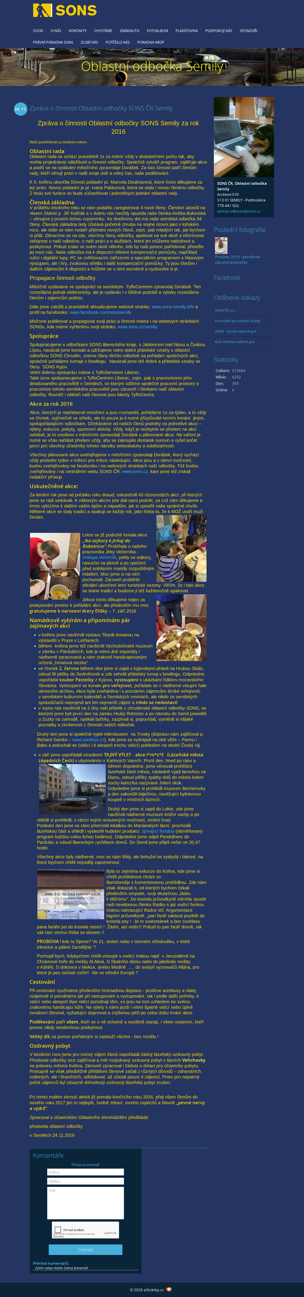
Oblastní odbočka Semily (152, 66)
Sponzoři (248, 30)
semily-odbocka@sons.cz (238, 211)
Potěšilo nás (118, 42)
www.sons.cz (135, 471)
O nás (56, 30)
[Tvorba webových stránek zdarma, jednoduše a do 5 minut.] (169, 1289)
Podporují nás (218, 30)
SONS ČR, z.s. (225, 310)
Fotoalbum (157, 30)
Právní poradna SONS (53, 42)
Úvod (38, 30)
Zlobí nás (89, 42)
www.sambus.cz (88, 739)
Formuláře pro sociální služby (237, 321)
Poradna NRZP (150, 42)
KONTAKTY (78, 30)
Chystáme (103, 30)
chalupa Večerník (99, 557)
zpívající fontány (158, 831)
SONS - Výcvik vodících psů (235, 331)
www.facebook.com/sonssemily (100, 312)
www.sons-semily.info (173, 306)
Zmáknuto (129, 30)
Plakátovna (187, 30)
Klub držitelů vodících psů (234, 341)
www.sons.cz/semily (137, 326)
